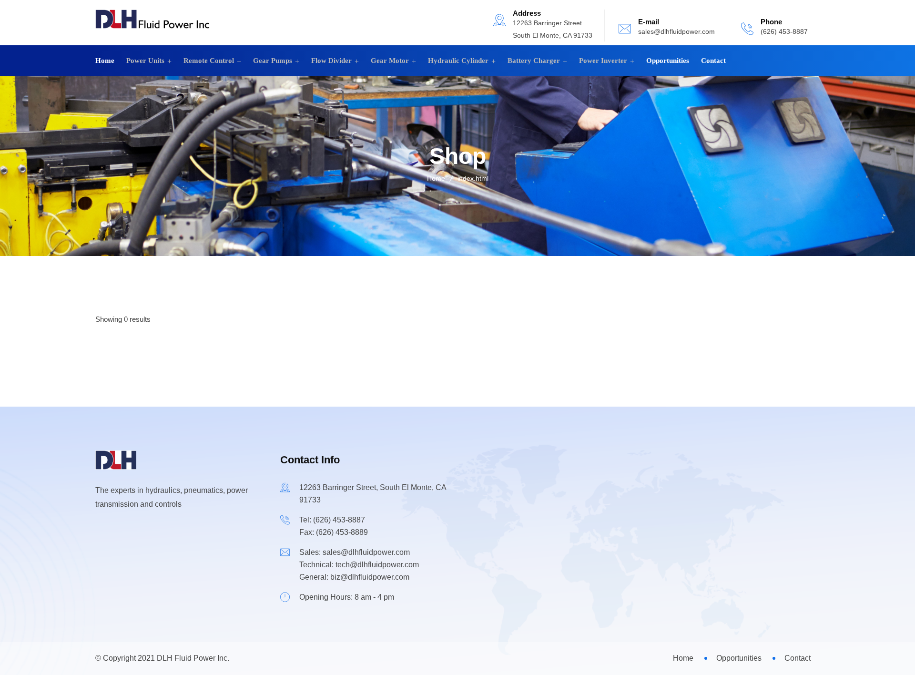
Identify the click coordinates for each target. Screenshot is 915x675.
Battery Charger (534, 60)
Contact (713, 60)
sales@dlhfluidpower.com (676, 31)
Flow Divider (331, 60)
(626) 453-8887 (784, 31)
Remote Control (208, 60)
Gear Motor (390, 60)
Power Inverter (603, 60)
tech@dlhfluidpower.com (377, 565)
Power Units (145, 60)
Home (104, 60)
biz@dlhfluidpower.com (369, 577)
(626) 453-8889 (342, 532)
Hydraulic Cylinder (458, 60)
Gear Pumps (272, 60)
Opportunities (667, 60)
